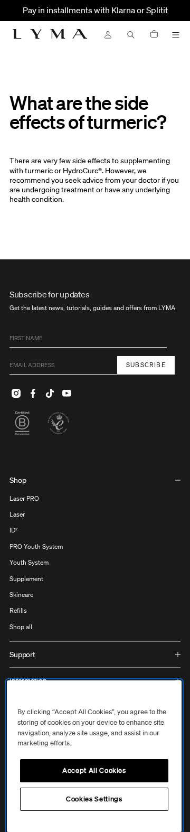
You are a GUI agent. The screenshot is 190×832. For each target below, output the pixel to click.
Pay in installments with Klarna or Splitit (95, 10)
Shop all (21, 626)
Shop (18, 480)
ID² (14, 530)
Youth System (29, 562)
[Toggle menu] (175, 35)
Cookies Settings (94, 798)
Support (22, 654)
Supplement (26, 578)
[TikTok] (49, 393)
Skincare (21, 594)
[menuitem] (95, 555)
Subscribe (146, 364)
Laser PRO (24, 498)
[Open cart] (154, 35)
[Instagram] (16, 393)
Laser (17, 514)
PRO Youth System (36, 546)
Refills (18, 610)
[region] (94, 756)
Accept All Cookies (94, 770)
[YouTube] (66, 393)
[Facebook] (32, 393)
